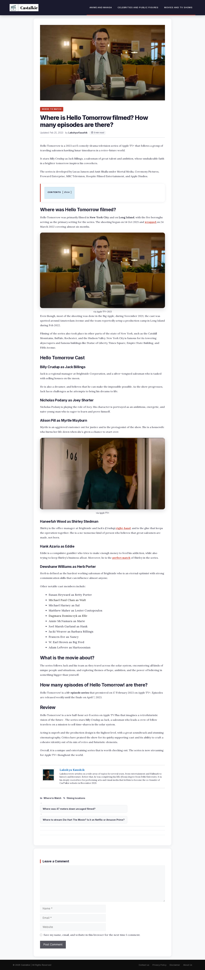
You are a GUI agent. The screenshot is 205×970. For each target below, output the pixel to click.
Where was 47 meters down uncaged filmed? (69, 808)
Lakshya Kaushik (72, 770)
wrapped (151, 222)
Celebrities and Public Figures (138, 7)
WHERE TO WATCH (51, 109)
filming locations (76, 798)
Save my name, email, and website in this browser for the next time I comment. (92, 934)
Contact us (144, 965)
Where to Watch (52, 798)
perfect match (121, 557)
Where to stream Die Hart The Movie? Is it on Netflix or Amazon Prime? (84, 819)
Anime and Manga (101, 7)
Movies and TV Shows (178, 7)
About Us (187, 965)
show (67, 192)
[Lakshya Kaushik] (48, 780)
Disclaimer (175, 965)
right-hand (123, 528)
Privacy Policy (159, 965)
